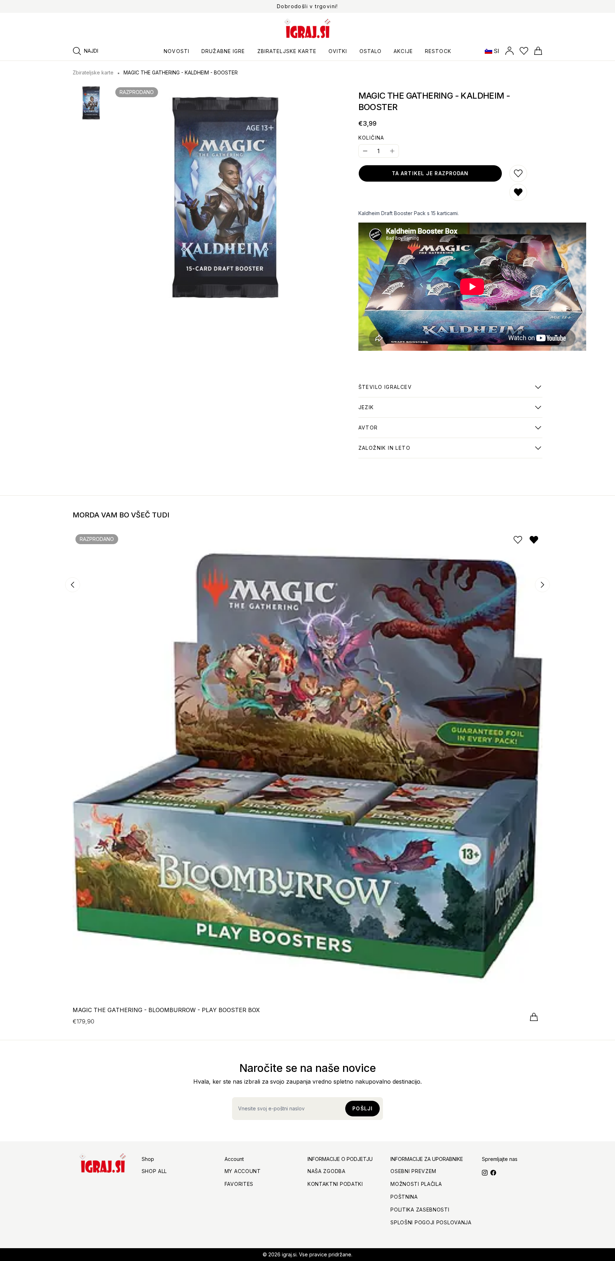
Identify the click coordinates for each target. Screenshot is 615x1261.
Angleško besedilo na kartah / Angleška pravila (422, 411)
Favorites (239, 1184)
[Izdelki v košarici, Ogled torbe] (538, 51)
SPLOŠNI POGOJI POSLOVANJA (431, 1222)
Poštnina (404, 1197)
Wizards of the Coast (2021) (395, 451)
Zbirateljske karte (93, 72)
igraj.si (289, 1254)
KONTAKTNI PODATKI (335, 1184)
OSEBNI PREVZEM (413, 1171)
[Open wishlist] (524, 51)
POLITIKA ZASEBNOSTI (419, 1210)
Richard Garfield (380, 431)
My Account (243, 1171)
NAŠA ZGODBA (327, 1171)
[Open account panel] (509, 51)
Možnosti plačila (416, 1184)
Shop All (154, 1171)
